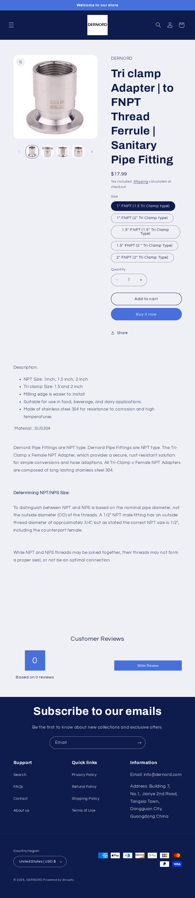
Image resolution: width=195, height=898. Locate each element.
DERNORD (34, 880)
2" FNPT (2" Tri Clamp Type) (142, 257)
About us (21, 810)
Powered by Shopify (58, 880)
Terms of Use (83, 810)
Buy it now (146, 314)
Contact (20, 799)
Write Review (147, 665)
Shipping (141, 181)
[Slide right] (92, 151)
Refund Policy (84, 787)
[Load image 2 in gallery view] (47, 151)
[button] (11, 25)
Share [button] (122, 333)
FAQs (18, 787)
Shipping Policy (85, 799)
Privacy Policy (84, 775)
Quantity (118, 269)
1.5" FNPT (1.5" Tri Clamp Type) (145, 232)
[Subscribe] (139, 742)
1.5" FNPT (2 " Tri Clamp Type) (145, 245)
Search (19, 775)
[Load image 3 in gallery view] (62, 151)
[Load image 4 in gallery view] (78, 151)
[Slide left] (19, 151)
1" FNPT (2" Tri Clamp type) (142, 218)
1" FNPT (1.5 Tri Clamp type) (143, 206)
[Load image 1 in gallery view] (32, 151)
